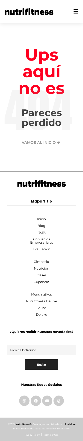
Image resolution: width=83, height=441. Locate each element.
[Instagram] (24, 401)
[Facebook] (36, 401)
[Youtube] (47, 401)
